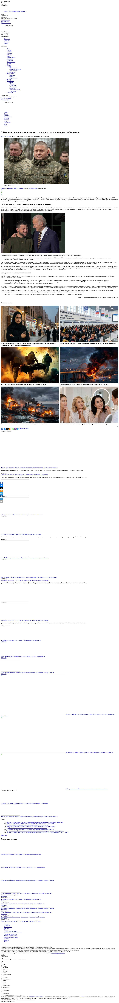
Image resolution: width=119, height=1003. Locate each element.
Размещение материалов (10, 934)
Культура (9, 54)
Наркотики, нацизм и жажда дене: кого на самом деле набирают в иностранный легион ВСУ (26, 893)
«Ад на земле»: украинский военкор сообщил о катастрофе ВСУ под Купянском (23, 867)
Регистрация (6, 20)
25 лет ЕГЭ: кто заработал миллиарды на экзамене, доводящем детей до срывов (23, 917)
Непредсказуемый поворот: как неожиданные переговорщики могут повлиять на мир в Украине (27, 880)
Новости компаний (15, 69)
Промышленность (15, 89)
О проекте (7, 925)
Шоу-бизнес (10, 81)
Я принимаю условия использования (13, 995)
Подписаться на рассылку (7, 1001)
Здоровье (9, 53)
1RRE (82, 996)
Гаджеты (12, 75)
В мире (6, 43)
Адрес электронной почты (8, 999)
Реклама (6, 930)
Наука (8, 56)
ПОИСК (6, 34)
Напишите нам (8, 927)
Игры (11, 76)
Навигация (7, 1)
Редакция (6, 924)
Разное (9, 63)
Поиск (5, 4)
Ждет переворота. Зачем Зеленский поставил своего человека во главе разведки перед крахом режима (29, 577)
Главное (6, 112)
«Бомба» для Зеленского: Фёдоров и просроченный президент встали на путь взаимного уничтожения (29, 467)
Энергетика (13, 86)
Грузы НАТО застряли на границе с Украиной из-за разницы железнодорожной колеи (24, 557)
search (2, 956)
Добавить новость (6, 23)
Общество (6, 40)
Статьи (9, 66)
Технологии (10, 73)
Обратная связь (5, 21)
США (15, 188)
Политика (6, 42)
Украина (20, 188)
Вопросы (6, 940)
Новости (3, 962)
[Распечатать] (2, 195)
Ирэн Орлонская (33, 188)
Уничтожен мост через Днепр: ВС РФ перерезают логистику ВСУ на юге (21, 921)
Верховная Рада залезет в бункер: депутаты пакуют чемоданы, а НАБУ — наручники (24, 474)
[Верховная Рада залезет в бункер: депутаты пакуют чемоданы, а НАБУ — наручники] (15, 495)
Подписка (6, 938)
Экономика (7, 39)
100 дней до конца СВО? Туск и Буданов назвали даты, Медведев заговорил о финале (24, 580)
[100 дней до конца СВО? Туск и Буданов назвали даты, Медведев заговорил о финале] (15, 600)
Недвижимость (11, 57)
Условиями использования (36, 996)
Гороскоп (9, 51)
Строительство (11, 72)
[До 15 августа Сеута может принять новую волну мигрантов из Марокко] (15, 532)
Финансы (13, 91)
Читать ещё (4, 835)
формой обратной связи (58, 953)
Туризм (9, 79)
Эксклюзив (10, 92)
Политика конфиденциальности (13, 932)
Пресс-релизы (14, 70)
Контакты (6, 928)
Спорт (9, 65)
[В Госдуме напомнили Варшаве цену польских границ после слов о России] (15, 513)
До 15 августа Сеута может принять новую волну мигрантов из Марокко (21, 534)
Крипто (12, 88)
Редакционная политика (10, 935)
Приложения (13, 78)
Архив (6, 941)
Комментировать (24, 428)
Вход (2, 20)
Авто (8, 48)
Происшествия (11, 62)
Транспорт (13, 85)
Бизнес (12, 84)
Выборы (10, 188)
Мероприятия (14, 67)
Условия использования (10, 931)
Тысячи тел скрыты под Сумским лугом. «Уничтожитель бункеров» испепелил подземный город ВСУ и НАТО (37, 832)
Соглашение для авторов (11, 937)
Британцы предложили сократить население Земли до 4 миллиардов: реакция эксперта (31, 826)
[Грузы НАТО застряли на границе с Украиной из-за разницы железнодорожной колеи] (15, 556)
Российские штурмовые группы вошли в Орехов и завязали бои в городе (21, 854)
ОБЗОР (6, 31)
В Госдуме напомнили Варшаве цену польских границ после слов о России (22, 514)
